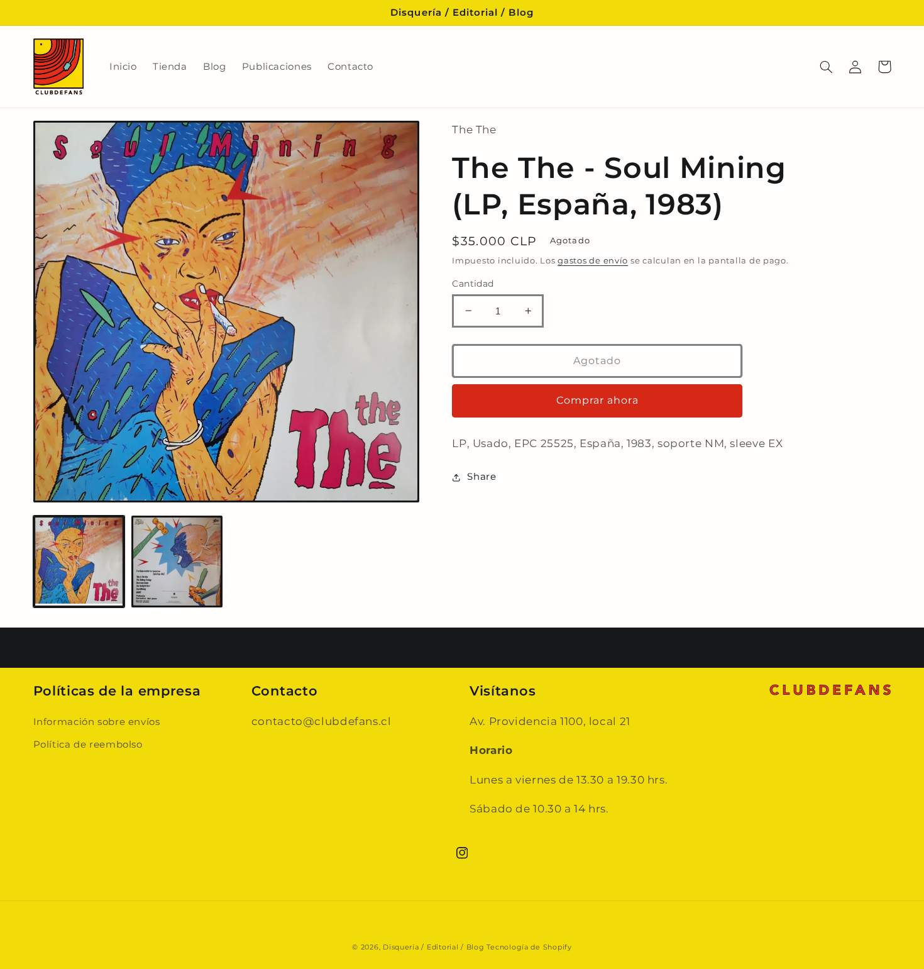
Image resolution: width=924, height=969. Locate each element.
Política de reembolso (88, 744)
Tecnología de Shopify (529, 947)
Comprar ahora (597, 400)
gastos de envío (593, 260)
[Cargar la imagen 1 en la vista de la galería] (79, 561)
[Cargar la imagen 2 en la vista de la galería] (177, 561)
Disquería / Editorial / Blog (434, 947)
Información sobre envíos (96, 722)
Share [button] (481, 476)
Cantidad (472, 284)
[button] (826, 66)
